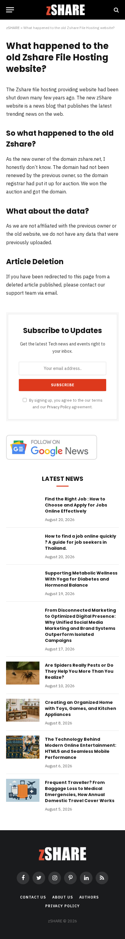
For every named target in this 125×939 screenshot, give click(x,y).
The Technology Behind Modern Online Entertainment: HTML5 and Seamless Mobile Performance (80, 748)
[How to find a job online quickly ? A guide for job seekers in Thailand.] (22, 544)
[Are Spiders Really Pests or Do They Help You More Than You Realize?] (22, 673)
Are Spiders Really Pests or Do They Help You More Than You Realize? (79, 671)
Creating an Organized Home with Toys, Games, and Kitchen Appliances (80, 708)
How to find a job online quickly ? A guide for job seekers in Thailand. (80, 542)
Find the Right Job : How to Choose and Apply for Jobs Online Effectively (76, 505)
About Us (62, 897)
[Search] (116, 10)
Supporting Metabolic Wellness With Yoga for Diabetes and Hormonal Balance (81, 579)
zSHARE (13, 27)
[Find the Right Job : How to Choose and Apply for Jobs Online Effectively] (22, 506)
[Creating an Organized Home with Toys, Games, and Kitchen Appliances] (22, 710)
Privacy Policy (59, 406)
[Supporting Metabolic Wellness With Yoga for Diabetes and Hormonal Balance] (22, 580)
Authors (89, 897)
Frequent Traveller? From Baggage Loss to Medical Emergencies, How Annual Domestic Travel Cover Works (79, 791)
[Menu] (10, 10)
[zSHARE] (65, 10)
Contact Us (33, 897)
